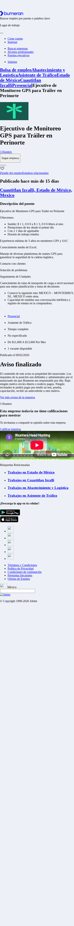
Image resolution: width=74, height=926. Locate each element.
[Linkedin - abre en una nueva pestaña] (11, 551)
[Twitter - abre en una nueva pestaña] (11, 538)
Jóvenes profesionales (21, 52)
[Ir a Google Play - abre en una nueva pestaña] (10, 514)
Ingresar (12, 42)
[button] (2, 168)
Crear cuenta (15, 38)
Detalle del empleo (11, 173)
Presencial (22, 85)
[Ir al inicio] (11, 15)
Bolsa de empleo (15, 69)
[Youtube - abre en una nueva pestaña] (11, 558)
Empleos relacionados (35, 173)
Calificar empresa (10, 429)
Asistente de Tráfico (37, 75)
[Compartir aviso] (4, 165)
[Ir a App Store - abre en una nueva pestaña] (9, 521)
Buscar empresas (18, 48)
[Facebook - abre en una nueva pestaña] (11, 531)
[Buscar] (1, 33)
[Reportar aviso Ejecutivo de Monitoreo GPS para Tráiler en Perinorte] (1, 165)
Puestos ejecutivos (18, 55)
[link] (37, 152)
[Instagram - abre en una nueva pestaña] (11, 544)
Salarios (12, 61)
